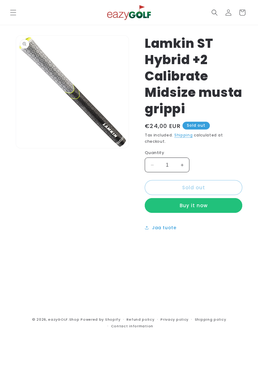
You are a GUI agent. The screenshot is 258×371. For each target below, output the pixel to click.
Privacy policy (174, 319)
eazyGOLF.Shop (63, 319)
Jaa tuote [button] (164, 227)
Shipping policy (210, 319)
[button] (13, 12)
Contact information (132, 326)
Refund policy (140, 319)
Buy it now (194, 205)
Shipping (183, 135)
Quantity (154, 153)
